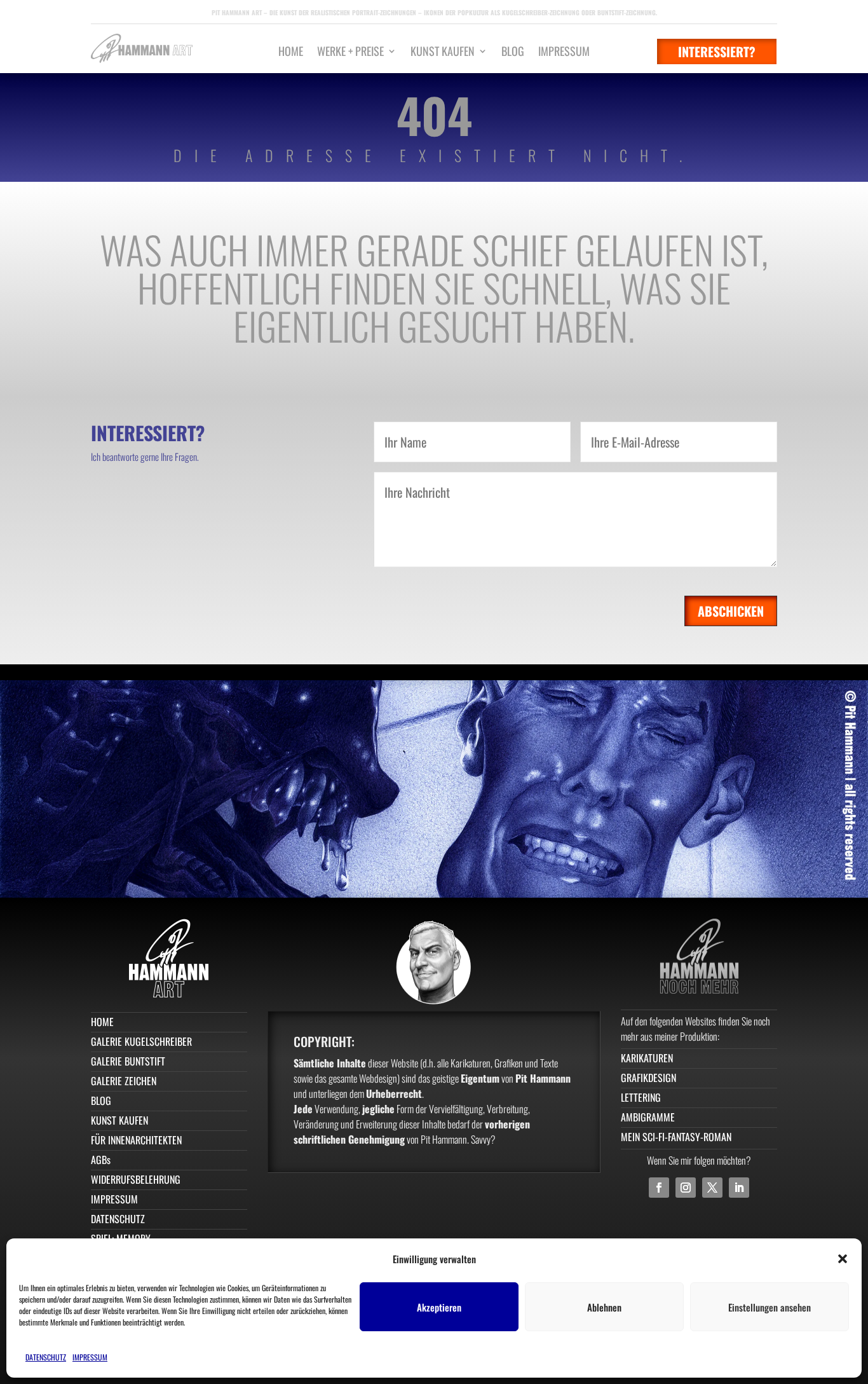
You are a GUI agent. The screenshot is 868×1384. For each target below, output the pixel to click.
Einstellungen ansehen (769, 1307)
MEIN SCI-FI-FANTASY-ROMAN (676, 1136)
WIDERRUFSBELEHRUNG (135, 1179)
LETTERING (641, 1097)
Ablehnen (604, 1307)
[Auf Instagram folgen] (685, 1187)
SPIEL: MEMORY (121, 1238)
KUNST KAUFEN (442, 52)
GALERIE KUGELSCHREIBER (141, 1041)
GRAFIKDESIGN (648, 1077)
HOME (290, 52)
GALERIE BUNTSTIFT (128, 1061)
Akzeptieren (439, 1307)
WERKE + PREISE (350, 52)
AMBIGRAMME (648, 1117)
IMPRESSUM (89, 1357)
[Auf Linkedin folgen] (739, 1187)
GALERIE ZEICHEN (123, 1080)
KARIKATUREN (647, 1057)
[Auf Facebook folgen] (659, 1187)
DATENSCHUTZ (45, 1357)
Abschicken (731, 610)
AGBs (101, 1159)
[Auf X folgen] (712, 1187)
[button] (842, 1258)
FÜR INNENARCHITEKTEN (136, 1140)
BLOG (512, 52)
